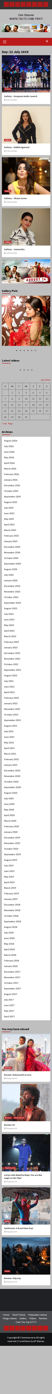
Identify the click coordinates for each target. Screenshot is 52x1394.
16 (19, 411)
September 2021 (12, 726)
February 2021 (11, 765)
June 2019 (9, 877)
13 (46, 405)
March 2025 (10, 536)
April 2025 (9, 531)
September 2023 (12, 609)
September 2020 (12, 793)
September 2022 (12, 676)
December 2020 (12, 776)
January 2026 (10, 486)
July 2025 (9, 514)
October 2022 (11, 670)
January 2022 (10, 709)
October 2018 (11, 922)
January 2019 (10, 905)
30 (19, 423)
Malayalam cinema (37, 1321)
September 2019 (12, 860)
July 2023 (9, 620)
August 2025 (10, 508)
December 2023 (12, 592)
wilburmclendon (11, 100)
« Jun (4, 429)
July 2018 (9, 939)
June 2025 (9, 519)
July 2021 (9, 737)
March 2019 (10, 894)
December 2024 (12, 553)
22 (12, 417)
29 (12, 423)
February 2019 (11, 899)
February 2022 (11, 704)
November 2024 (12, 558)
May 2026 (9, 463)
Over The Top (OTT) (26, 1328)
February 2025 (11, 542)
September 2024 (12, 570)
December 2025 (12, 491)
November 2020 (12, 782)
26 (40, 417)
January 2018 (10, 972)
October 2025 (11, 497)
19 (40, 411)
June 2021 (9, 743)
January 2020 (10, 838)
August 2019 (10, 866)
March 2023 (10, 642)
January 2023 (10, 653)
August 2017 (10, 1000)
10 (26, 405)
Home (7, 1227)
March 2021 (10, 760)
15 (12, 411)
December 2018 (12, 911)
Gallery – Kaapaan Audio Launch (20, 96)
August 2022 (10, 681)
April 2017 (9, 1022)
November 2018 (12, 916)
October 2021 (11, 721)
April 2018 (9, 955)
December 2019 (12, 844)
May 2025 (9, 525)
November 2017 (12, 983)
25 (33, 417)
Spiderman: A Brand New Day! (18, 1234)
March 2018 (10, 961)
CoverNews (24, 1347)
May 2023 (9, 631)
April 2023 (9, 637)
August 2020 (10, 799)
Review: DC (9, 1131)
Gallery (7, 89)
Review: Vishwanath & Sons (17, 1081)
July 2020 (9, 804)
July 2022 (9, 687)
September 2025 (12, 503)
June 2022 (9, 693)
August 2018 (10, 933)
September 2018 (12, 927)
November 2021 (12, 715)
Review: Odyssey (12, 1284)
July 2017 (9, 1006)
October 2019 (11, 855)
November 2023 (12, 598)
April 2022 (9, 698)
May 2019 (9, 883)
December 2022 (12, 659)
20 (46, 411)
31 (26, 423)
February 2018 (11, 967)
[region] (26, 325)
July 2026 (9, 452)
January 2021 (10, 771)
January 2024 (10, 586)
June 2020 (9, 810)
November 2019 (12, 849)
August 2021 (10, 732)
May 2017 (9, 1017)
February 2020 (11, 832)
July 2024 (9, 581)
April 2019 (9, 888)
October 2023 (11, 603)
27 (46, 417)
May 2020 (9, 816)
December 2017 (12, 978)
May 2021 (9, 749)
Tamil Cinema (19, 1124)
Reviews (8, 1074)
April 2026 (9, 469)
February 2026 (11, 480)
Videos (32, 1324)
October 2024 (11, 564)
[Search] (47, 41)
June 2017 (9, 1011)
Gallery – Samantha (14, 249)
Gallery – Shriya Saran (15, 198)
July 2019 (9, 872)
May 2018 (9, 950)
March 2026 (10, 475)
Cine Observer (26, 15)
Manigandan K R (11, 1085)
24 (26, 417)
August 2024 (10, 575)
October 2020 (11, 788)
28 (5, 423)
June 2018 (9, 944)
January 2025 (10, 547)
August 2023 (10, 614)
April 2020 (9, 821)
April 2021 (9, 754)
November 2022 (12, 665)
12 (40, 405)
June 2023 (9, 626)
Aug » (11, 429)
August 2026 (10, 447)
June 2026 (9, 458)
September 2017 (12, 995)
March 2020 (10, 827)
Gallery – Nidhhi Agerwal (16, 147)
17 (26, 411)
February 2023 (11, 648)
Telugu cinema (9, 1324)
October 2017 (11, 989)
